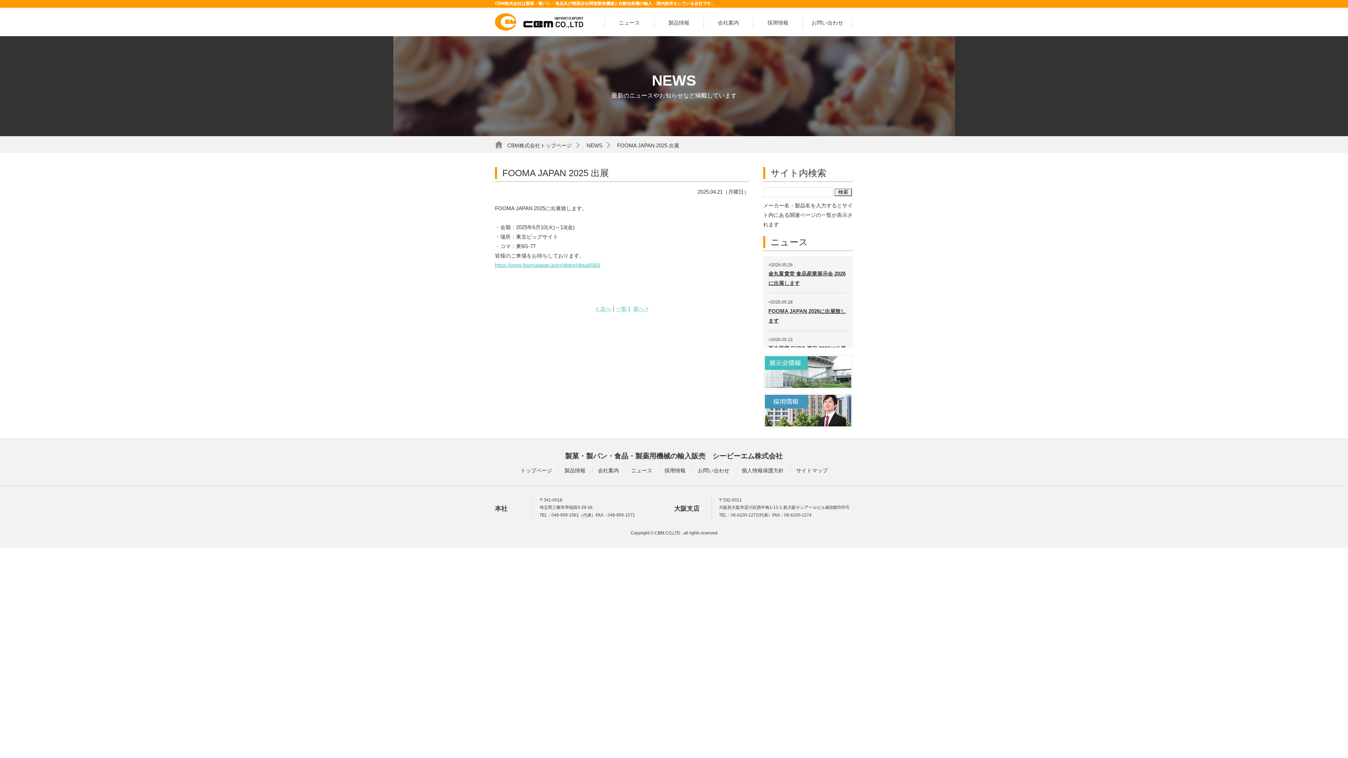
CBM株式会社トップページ (539, 145)
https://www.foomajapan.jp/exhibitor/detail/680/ (547, 265)
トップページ (536, 470)
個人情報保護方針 (763, 470)
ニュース (629, 23)
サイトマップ (812, 470)
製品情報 (678, 23)
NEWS (594, 145)
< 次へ (603, 309)
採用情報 (777, 23)
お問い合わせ (827, 23)
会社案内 (728, 23)
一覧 (621, 309)
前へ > (640, 309)
